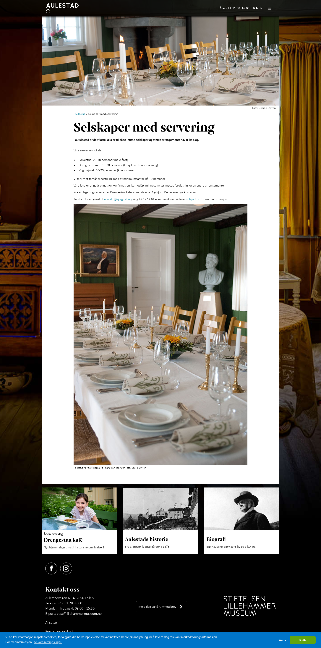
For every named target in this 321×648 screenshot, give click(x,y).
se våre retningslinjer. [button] (48, 642)
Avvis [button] (282, 640)
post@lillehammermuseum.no (79, 613)
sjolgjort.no (192, 199)
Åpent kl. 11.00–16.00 (234, 8)
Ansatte (51, 622)
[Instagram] (67, 567)
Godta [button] (303, 640)
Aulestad (80, 113)
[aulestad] (64, 8)
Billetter (258, 8)
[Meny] (271, 8)
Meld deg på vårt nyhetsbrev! (157, 606)
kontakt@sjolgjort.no (118, 199)
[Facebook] (52, 567)
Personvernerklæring (60, 631)
